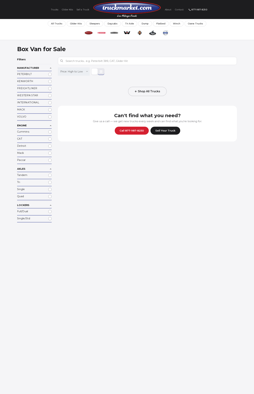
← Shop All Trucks (147, 91)
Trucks (54, 9)
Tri (18, 182)
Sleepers (95, 23)
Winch (176, 23)
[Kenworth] (101, 32)
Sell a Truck (83, 9)
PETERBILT (24, 74)
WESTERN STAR (27, 95)
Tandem (22, 175)
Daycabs (112, 23)
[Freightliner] (114, 32)
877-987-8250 (199, 9)
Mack (20, 152)
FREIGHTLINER (27, 88)
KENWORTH (25, 81)
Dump (145, 23)
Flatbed (160, 23)
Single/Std (23, 218)
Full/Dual (22, 211)
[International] (139, 32)
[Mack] (152, 32)
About (168, 9)
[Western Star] (127, 32)
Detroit (21, 145)
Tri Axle (129, 23)
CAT (19, 138)
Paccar (21, 160)
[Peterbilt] (88, 32)
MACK (21, 109)
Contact (179, 9)
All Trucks (56, 23)
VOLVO (21, 116)
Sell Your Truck (165, 130)
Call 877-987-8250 (132, 130)
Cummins (23, 131)
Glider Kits (67, 9)
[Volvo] (165, 32)
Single (21, 189)
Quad (20, 196)
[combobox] (74, 71)
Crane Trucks (195, 23)
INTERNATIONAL (28, 102)
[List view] (101, 71)
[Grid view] (94, 71)
